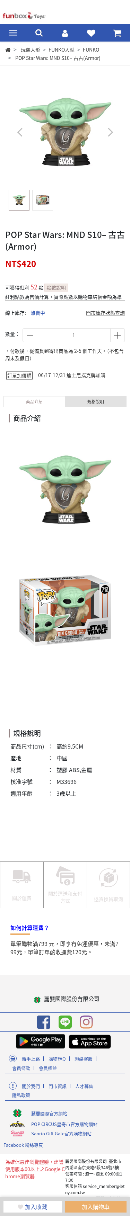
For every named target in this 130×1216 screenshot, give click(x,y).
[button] (110, 132)
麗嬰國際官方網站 (49, 1113)
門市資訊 (58, 1086)
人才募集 (84, 1086)
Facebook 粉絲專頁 (23, 1145)
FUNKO (91, 49)
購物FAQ (57, 1058)
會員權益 (48, 1068)
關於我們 (31, 1086)
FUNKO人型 (62, 49)
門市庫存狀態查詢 (105, 312)
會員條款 (21, 1068)
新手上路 (31, 1058)
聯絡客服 (84, 1058)
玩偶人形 (30, 49)
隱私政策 (21, 1095)
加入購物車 (96, 1206)
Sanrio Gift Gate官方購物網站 (61, 1133)
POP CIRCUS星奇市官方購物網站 (64, 1124)
